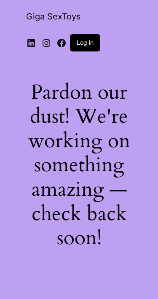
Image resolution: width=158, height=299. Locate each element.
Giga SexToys (53, 16)
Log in (85, 42)
